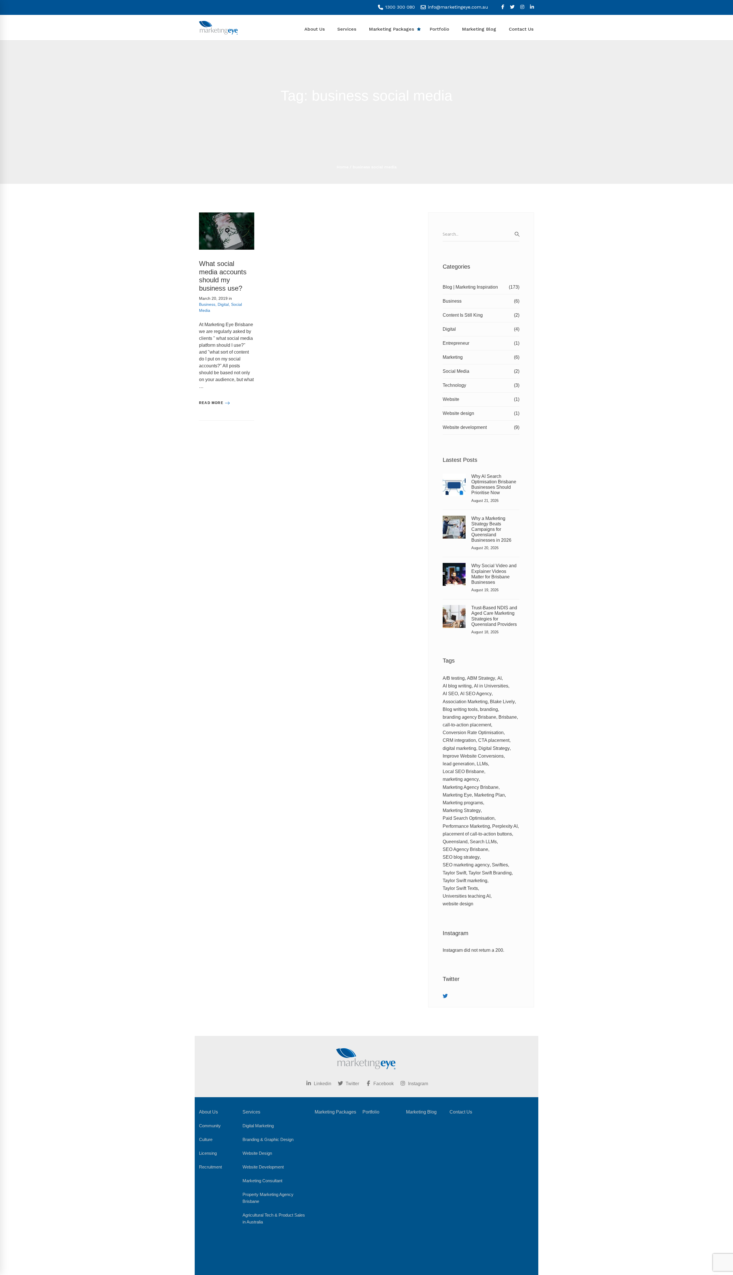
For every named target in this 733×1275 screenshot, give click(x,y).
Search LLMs (483, 841)
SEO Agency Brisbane (465, 849)
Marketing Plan (489, 795)
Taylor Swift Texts (460, 888)
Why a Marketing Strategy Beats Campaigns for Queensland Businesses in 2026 (491, 529)
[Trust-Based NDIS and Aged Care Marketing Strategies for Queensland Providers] (454, 608)
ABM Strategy (481, 678)
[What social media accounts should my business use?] (226, 215)
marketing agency (461, 779)
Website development (481, 427)
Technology (481, 385)
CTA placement (493, 740)
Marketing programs (463, 802)
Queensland (455, 841)
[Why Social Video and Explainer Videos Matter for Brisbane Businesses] (454, 566)
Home (342, 167)
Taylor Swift (454, 872)
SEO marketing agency (466, 864)
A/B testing (454, 678)
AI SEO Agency (476, 693)
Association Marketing (465, 701)
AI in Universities (491, 685)
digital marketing (459, 748)
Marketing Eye (457, 795)
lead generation (458, 763)
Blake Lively (502, 701)
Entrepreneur (481, 343)
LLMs (482, 763)
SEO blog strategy (461, 857)
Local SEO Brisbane (463, 771)
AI (499, 678)
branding (489, 709)
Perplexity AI (505, 826)
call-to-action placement (467, 724)
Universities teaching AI (466, 896)
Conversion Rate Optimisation (473, 732)
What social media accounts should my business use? (223, 276)
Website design (481, 413)
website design (458, 903)
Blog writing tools (460, 709)
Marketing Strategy (462, 810)
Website (481, 399)
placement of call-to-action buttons (477, 833)
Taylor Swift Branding (490, 872)
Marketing (481, 357)
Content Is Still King (481, 315)
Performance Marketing (466, 826)
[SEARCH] (517, 234)
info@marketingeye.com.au (457, 7)
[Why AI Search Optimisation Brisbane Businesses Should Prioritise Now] (454, 476)
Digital (223, 304)
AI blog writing (457, 685)
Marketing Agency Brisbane (470, 787)
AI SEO (450, 693)
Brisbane (507, 717)
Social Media (481, 371)
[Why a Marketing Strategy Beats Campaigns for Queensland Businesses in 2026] (454, 519)
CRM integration (459, 740)
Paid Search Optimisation (468, 818)
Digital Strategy (494, 748)
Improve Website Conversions (473, 756)
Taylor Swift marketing (465, 880)
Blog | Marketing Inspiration (481, 287)
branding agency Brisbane (469, 717)
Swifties (500, 864)
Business (207, 304)
